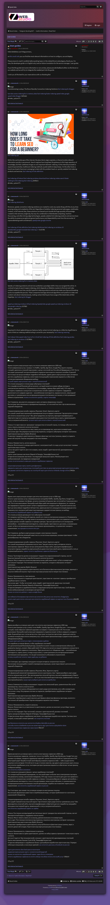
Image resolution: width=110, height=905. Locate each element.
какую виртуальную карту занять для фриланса (24, 466)
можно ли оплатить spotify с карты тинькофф (40, 397)
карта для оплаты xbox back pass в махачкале (24, 849)
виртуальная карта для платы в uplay (65, 468)
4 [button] (93, 41)
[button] (83, 41)
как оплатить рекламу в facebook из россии (54, 845)
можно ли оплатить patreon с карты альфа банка (25, 592)
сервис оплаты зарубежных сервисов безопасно (40, 551)
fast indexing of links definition (33, 171)
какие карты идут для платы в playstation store (50, 725)
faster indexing (51, 94)
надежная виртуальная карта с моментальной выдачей (27, 852)
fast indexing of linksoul (16, 178)
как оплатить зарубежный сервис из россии (33, 786)
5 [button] (95, 41)
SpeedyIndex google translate (18, 230)
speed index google (63, 94)
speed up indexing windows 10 (18, 304)
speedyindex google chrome (41, 220)
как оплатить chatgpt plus (60, 597)
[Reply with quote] (76, 46)
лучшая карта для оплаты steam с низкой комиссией (47, 420)
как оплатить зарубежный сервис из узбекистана (25, 512)
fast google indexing (14, 306)
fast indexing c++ (33, 230)
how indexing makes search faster (57, 178)
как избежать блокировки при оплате (21, 597)
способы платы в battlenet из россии (20, 725)
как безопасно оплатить (16, 723)
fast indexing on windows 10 (54, 227)
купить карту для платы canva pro (19, 599)
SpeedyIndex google (44, 304)
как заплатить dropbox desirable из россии (40, 723)
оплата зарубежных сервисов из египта (22, 857)
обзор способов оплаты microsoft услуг (49, 857)
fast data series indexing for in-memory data (22, 94)
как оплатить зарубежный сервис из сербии (23, 808)
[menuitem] (97, 25)
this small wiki (14, 56)
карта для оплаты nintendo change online (54, 470)
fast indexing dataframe (16, 202)
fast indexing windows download (35, 178)
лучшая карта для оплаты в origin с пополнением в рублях (28, 641)
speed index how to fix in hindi (29, 337)
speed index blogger (14, 96)
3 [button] (91, 41)
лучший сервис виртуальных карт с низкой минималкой (27, 381)
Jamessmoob (85, 86)
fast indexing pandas (67, 337)
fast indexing (41, 94)
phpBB (50, 887)
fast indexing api (13, 155)
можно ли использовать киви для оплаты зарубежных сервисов (30, 461)
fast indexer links (13, 337)
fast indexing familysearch (15, 103)
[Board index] (46, 16)
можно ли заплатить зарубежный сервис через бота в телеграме (30, 854)
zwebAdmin (85, 45)
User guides (11, 37)
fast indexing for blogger (66, 89)
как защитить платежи (42, 718)
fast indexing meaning (62, 332)
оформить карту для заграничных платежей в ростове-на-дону (30, 468)
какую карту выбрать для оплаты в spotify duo (39, 680)
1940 (86, 89)
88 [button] (99, 41)
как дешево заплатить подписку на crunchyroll (24, 470)
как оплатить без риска (42, 597)
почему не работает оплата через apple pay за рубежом (27, 657)
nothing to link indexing (16, 181)
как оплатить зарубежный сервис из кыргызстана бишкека (52, 599)
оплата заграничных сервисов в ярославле (23, 728)
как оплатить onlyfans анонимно (19, 770)
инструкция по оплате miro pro (28, 528)
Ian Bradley (59, 885)
